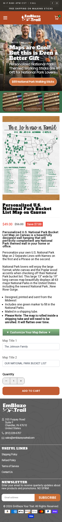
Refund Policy (9, 460)
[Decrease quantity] (6, 381)
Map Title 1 (9, 340)
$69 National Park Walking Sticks (33, 82)
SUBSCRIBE (47, 497)
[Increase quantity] (20, 381)
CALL (33, 3)
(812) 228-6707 (13, 433)
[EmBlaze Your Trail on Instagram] (57, 3)
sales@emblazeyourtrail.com (19, 438)
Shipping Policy (9, 454)
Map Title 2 (9, 357)
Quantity (8, 374)
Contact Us (7, 472)
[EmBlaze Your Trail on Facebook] (52, 3)
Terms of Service (10, 466)
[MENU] (5, 17)
